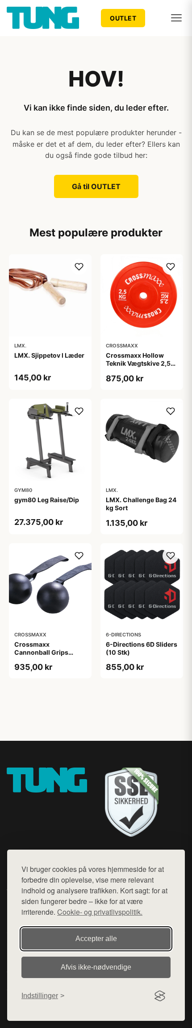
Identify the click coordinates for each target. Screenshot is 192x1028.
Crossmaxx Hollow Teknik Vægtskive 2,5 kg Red (138, 363)
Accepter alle (96, 938)
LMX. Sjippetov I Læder (49, 355)
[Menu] (176, 18)
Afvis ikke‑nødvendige (96, 967)
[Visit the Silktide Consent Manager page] (160, 996)
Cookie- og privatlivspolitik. (99, 912)
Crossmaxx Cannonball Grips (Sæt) (41, 652)
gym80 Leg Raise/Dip (46, 500)
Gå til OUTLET (96, 186)
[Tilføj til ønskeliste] (79, 267)
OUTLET (123, 18)
